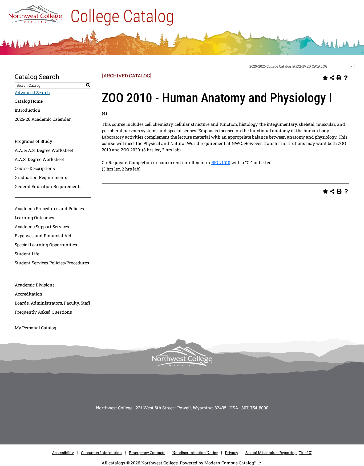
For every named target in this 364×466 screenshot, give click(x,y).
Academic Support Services (42, 226)
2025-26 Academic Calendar (43, 119)
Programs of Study (33, 141)
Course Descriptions (35, 168)
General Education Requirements (48, 186)
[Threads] (206, 426)
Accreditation (28, 294)
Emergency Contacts (147, 452)
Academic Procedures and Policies (49, 208)
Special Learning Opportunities (46, 244)
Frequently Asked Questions (43, 312)
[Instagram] (142, 426)
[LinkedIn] (222, 426)
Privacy (231, 452)
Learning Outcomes (34, 217)
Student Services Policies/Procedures (52, 262)
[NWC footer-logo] (182, 356)
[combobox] (301, 66)
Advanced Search (32, 92)
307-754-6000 (254, 407)
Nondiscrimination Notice (195, 452)
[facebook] (158, 426)
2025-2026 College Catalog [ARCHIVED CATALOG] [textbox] (289, 66)
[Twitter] (174, 426)
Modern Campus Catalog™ (230, 462)
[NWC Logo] (35, 12)
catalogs (116, 462)
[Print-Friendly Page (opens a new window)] (339, 78)
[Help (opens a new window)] (346, 78)
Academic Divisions (35, 285)
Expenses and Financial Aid (43, 235)
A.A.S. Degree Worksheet (39, 159)
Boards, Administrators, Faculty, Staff (52, 303)
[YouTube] (190, 426)
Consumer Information (101, 452)
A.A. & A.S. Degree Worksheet (44, 150)
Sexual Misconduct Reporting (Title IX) (278, 452)
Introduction (28, 110)
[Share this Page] (332, 78)
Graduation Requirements (41, 177)
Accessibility (63, 452)
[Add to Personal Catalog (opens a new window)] (325, 78)
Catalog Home (29, 101)
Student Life (27, 253)
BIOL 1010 (220, 162)
